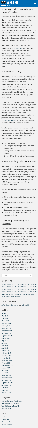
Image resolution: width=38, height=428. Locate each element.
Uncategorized (31, 16)
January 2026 (6, 326)
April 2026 (5, 318)
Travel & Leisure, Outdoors (10, 403)
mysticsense (17, 48)
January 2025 (6, 355)
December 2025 (7, 328)
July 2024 (5, 370)
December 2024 (7, 358)
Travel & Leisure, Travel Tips (11, 406)
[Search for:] (17, 275)
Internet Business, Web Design (12, 401)
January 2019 (6, 392)
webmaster (20, 16)
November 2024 (7, 360)
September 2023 (7, 383)
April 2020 (5, 388)
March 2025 (5, 350)
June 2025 (5, 343)
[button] (35, 3)
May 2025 (5, 345)
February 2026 (6, 323)
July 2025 (5, 341)
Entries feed (5, 419)
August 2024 (6, 368)
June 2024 (5, 373)
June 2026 (5, 313)
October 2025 (6, 333)
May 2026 (5, 316)
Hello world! (25, 305)
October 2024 (6, 363)
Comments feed (7, 422)
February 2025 (6, 353)
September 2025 (7, 336)
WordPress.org (7, 424)
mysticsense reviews (9, 120)
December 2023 (7, 375)
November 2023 (7, 378)
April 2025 (5, 348)
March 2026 (5, 321)
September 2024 (7, 365)
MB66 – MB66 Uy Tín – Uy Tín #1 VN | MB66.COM (19, 284)
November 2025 (7, 331)
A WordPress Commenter (10, 305)
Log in (3, 417)
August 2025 (6, 338)
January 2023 (6, 385)
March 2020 (5, 390)
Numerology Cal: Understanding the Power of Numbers (17, 10)
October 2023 (6, 380)
